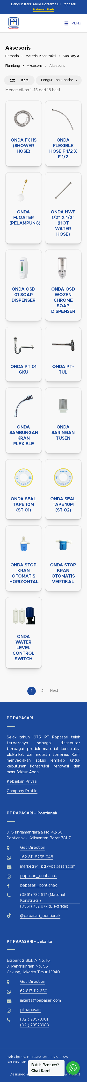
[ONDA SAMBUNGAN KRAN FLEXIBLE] (23, 406)
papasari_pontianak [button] (38, 876)
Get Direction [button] (32, 847)
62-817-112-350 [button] (33, 991)
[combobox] (59, 80)
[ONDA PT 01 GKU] (23, 345)
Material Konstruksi (41, 56)
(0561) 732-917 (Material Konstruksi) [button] (42, 897)
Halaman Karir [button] (43, 9)
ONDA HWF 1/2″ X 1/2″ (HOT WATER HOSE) (63, 223)
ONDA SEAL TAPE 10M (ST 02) (63, 504)
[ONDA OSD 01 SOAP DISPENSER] (23, 268)
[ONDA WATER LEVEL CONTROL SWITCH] (23, 615)
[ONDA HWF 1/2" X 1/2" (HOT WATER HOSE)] (63, 190)
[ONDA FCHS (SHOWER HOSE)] (23, 119)
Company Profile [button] (22, 791)
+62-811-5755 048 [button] (36, 857)
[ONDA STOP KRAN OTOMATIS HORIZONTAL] (23, 544)
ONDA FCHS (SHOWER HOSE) (23, 146)
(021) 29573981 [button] (34, 1019)
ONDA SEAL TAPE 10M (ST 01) (23, 504)
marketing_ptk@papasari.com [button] (47, 866)
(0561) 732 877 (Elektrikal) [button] (44, 906)
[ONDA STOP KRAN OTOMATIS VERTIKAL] (63, 544)
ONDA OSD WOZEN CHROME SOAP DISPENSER (63, 300)
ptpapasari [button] (30, 1010)
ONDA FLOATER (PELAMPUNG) (24, 217)
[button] (76, 23)
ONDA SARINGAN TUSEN (63, 433)
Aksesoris (35, 66)
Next (54, 690)
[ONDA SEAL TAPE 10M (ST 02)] (63, 477)
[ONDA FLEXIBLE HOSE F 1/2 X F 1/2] (63, 119)
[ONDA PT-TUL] (63, 345)
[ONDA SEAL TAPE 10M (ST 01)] (23, 477)
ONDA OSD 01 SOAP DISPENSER (24, 295)
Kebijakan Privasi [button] (22, 781)
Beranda (12, 56)
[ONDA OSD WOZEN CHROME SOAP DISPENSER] (63, 268)
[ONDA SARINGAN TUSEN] (63, 406)
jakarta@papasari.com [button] (40, 1000)
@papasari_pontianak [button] (40, 916)
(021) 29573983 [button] (34, 1025)
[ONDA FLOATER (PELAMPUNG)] (23, 190)
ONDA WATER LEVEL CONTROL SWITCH (24, 648)
